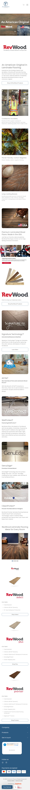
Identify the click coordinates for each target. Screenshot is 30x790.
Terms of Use (19, 780)
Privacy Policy (11, 780)
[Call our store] (15, 787)
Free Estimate (7, 787)
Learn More (15, 349)
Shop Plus (15, 664)
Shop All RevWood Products (15, 83)
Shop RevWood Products (15, 304)
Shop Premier (15, 720)
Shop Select (15, 614)
